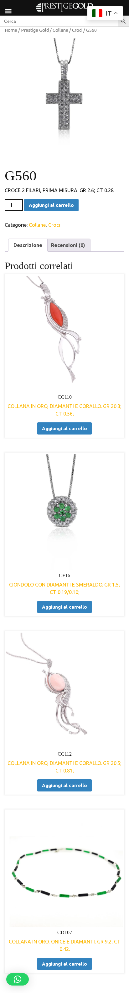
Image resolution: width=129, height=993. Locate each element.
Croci (77, 30)
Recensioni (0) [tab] (68, 245)
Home (11, 30)
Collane (60, 30)
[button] (17, 979)
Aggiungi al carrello (51, 205)
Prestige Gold (35, 30)
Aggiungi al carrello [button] (64, 428)
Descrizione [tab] (27, 245)
